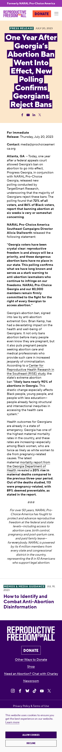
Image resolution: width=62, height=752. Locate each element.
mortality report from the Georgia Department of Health (28, 466)
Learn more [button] (12, 722)
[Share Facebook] (22, 115)
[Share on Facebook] (20, 691)
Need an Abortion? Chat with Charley (31, 674)
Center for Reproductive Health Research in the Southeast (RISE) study (30, 369)
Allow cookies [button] (31, 735)
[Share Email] (28, 115)
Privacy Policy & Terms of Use (31, 706)
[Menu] (56, 14)
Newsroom (31, 681)
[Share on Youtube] (42, 691)
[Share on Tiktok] (34, 691)
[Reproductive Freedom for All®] (14, 13)
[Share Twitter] (40, 115)
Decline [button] (31, 743)
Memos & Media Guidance (24, 586)
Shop (31, 667)
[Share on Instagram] (13, 691)
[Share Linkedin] (34, 115)
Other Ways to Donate (31, 660)
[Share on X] (49, 691)
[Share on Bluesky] (27, 691)
